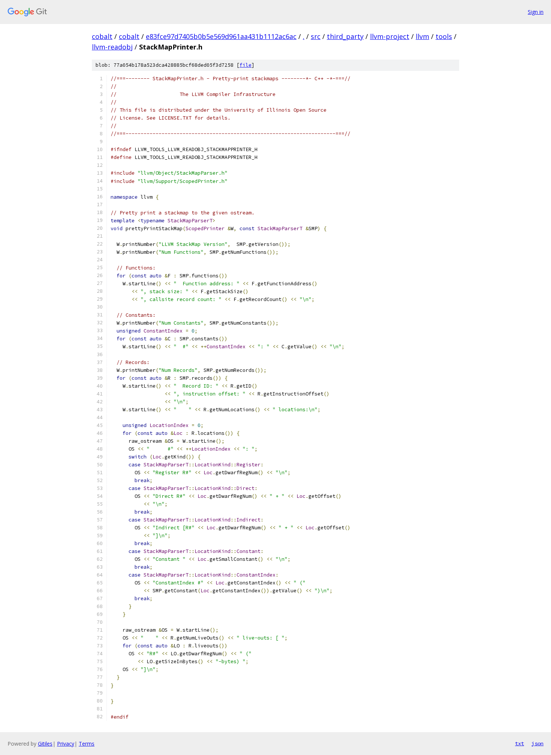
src (315, 36)
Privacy (65, 743)
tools (444, 36)
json (538, 743)
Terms (86, 743)
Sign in (536, 11)
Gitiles (45, 743)
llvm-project (389, 36)
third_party (345, 36)
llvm (422, 36)
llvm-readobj (112, 46)
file (246, 65)
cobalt (102, 36)
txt (519, 743)
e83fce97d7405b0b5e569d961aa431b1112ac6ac (221, 36)
